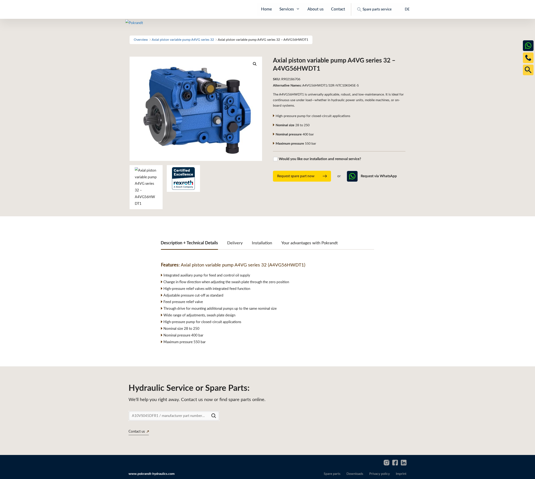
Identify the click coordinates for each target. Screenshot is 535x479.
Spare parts (332, 473)
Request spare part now (296, 176)
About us (315, 9)
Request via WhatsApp (379, 176)
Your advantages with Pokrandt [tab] (309, 243)
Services (286, 9)
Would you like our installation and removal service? (320, 159)
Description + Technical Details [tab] (189, 243)
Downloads (354, 473)
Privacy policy (379, 473)
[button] (255, 64)
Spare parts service (377, 9)
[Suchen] (213, 415)
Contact (338, 9)
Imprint (401, 473)
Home (266, 9)
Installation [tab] (262, 243)
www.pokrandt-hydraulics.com (152, 473)
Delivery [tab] (235, 243)
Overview (141, 39)
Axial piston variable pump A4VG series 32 (183, 39)
